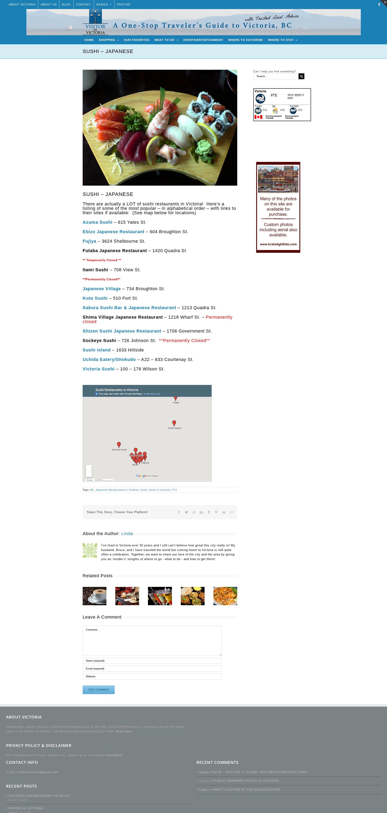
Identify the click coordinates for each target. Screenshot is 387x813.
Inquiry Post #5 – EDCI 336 (219, 772)
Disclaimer (114, 755)
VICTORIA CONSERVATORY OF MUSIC (39, 795)
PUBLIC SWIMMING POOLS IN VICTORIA (246, 780)
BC (92, 490)
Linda (127, 533)
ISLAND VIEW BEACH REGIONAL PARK (277, 772)
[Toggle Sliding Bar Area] (383, 3)
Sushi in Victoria (159, 490)
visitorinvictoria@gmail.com (37, 772)
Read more (124, 731)
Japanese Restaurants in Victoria (117, 490)
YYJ (174, 490)
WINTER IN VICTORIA (25, 808)
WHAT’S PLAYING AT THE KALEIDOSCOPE (246, 789)
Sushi (143, 490)
